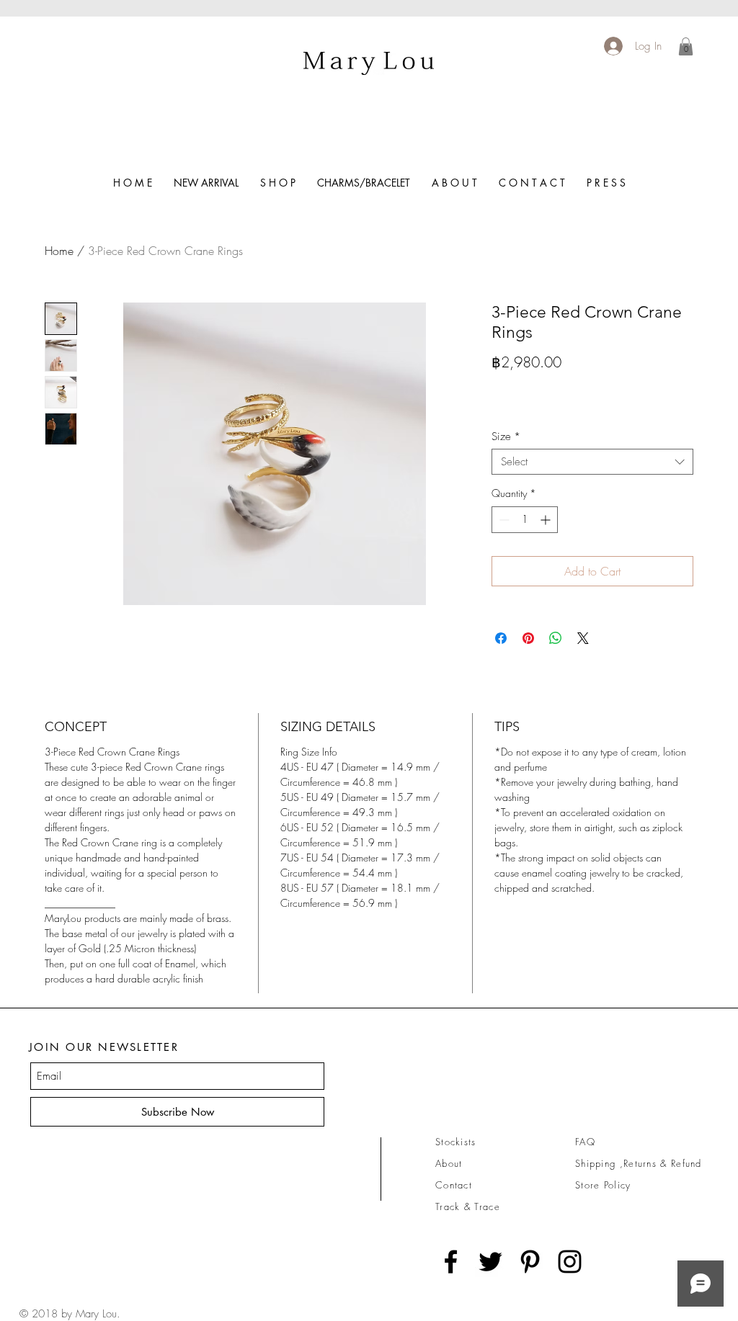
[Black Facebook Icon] (450, 1261)
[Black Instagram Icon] (569, 1261)
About (449, 1163)
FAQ (585, 1141)
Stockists (455, 1141)
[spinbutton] (525, 519)
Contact (453, 1184)
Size (506, 436)
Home (59, 251)
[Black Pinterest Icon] (530, 1261)
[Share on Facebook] (501, 638)
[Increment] (547, 519)
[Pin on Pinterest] (528, 638)
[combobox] (592, 462)
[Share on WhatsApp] (555, 638)
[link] (685, 46)
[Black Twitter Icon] (490, 1261)
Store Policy (603, 1184)
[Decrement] (503, 519)
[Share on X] (583, 638)
